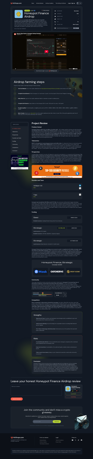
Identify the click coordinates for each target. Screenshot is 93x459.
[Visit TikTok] (78, 440)
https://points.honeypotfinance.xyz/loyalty (50, 88)
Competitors (15, 147)
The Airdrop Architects (61, 3)
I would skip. (73, 396)
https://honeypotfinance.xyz (62, 28)
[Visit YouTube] (72, 440)
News (33, 3)
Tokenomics (15, 131)
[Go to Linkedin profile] (80, 185)
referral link (32, 113)
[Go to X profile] (80, 188)
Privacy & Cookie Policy (60, 425)
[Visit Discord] (81, 440)
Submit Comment (17, 399)
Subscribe (57, 421)
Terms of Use (64, 452)
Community (15, 144)
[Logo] (16, 3)
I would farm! (73, 393)
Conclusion (14, 150)
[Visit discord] (78, 28)
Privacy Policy (58, 442)
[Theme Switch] (79, 3)
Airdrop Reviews (39, 3)
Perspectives (15, 135)
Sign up (73, 3)
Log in (69, 3)
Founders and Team (16, 138)
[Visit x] (74, 28)
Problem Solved (16, 128)
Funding (14, 141)
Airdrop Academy (49, 3)
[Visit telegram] (76, 28)
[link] (19, 162)
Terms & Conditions (51, 425)
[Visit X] (75, 440)
